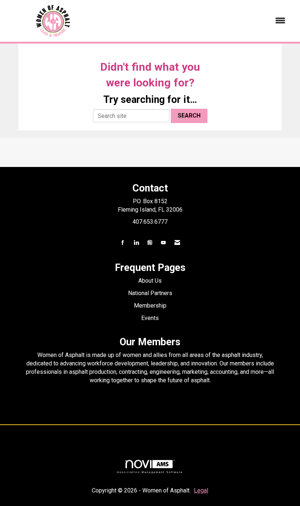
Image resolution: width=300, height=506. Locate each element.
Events (150, 318)
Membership (150, 305)
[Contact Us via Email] (177, 243)
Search (189, 115)
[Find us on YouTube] (163, 243)
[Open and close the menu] (196, 21)
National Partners (150, 293)
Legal (201, 490)
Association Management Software (150, 471)
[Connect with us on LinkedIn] (136, 243)
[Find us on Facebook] (123, 243)
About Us (150, 280)
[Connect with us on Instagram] (150, 243)
